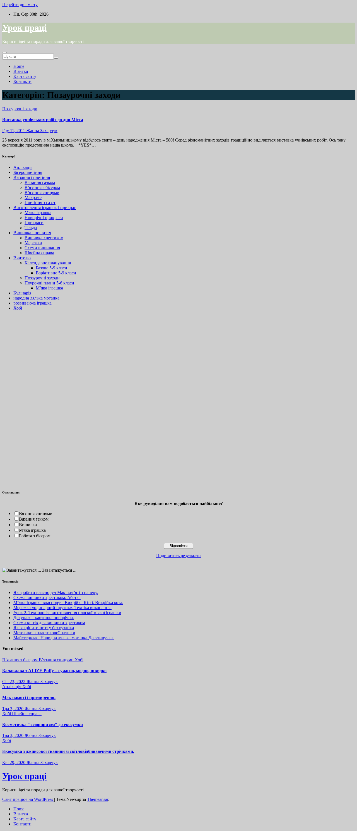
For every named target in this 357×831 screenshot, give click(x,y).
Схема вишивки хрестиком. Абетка (47, 597)
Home (18, 66)
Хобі (17, 308)
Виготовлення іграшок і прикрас (44, 207)
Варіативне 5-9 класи (56, 272)
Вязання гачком (34, 519)
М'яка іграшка (38, 212)
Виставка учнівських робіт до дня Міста (42, 119)
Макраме (33, 197)
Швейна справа (39, 252)
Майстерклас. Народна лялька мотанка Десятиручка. (63, 637)
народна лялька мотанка (36, 298)
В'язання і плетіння (31, 177)
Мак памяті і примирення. (29, 697)
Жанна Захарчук (41, 130)
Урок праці (24, 28)
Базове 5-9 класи (51, 267)
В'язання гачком (40, 182)
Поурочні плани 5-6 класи (49, 283)
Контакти (22, 81)
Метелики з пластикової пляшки (44, 632)
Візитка (20, 71)
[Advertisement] (19, 399)
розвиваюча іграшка (32, 303)
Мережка (33, 242)
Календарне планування (48, 262)
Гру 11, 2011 (13, 130)
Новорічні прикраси (44, 217)
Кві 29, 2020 (13, 762)
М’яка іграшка (49, 288)
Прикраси (34, 222)
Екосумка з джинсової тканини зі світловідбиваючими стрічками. (68, 751)
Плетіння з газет (40, 202)
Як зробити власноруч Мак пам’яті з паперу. (55, 592)
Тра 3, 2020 (12, 708)
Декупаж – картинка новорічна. (43, 617)
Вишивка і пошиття (32, 232)
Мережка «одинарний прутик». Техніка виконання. (62, 607)
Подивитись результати (178, 555)
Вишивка (28, 524)
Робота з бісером (34, 535)
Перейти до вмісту (20, 4)
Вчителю (22, 257)
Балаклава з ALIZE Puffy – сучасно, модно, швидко (54, 670)
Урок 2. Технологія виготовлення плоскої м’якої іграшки (67, 612)
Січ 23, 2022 (13, 681)
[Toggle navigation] (4, 52)
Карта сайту (24, 76)
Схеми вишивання (42, 247)
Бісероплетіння (27, 172)
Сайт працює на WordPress (28, 799)
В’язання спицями (42, 192)
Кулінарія (22, 293)
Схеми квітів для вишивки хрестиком (49, 622)
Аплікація (22, 167)
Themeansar (97, 799)
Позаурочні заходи (19, 108)
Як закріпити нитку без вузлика (43, 627)
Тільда (31, 227)
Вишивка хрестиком (44, 237)
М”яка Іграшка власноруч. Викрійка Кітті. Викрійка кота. (68, 602)
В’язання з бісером (42, 187)
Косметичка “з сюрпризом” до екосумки (42, 724)
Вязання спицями (35, 513)
